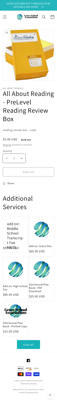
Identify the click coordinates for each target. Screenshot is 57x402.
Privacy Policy (32, 389)
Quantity (7, 150)
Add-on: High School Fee (15, 288)
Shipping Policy (31, 392)
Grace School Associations (31, 380)
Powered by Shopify (28, 383)
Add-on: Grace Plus (40, 246)
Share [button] (10, 183)
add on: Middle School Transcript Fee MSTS (15, 235)
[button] (5, 17)
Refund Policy (19, 389)
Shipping (7, 145)
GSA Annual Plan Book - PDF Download (39, 288)
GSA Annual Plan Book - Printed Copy (15, 324)
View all (28, 344)
